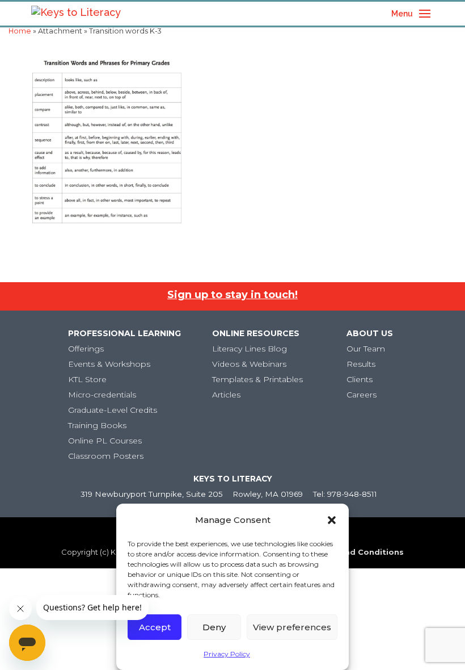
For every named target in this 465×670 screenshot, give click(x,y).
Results (360, 364)
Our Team (365, 349)
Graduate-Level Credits (112, 410)
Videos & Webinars (249, 364)
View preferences (292, 627)
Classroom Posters (105, 456)
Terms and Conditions (357, 551)
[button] (331, 520)
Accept (155, 627)
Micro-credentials (102, 395)
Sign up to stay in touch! (232, 294)
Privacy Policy (227, 654)
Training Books (97, 425)
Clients (359, 379)
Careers (361, 395)
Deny (214, 627)
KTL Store (87, 379)
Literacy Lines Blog (249, 349)
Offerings (86, 349)
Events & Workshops (109, 364)
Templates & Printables (257, 379)
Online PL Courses (105, 441)
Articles (226, 395)
